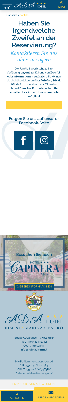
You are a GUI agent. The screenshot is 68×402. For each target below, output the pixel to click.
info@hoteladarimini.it (34, 349)
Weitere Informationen (34, 286)
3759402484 (37, 345)
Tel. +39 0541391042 (34, 341)
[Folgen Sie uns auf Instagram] (44, 149)
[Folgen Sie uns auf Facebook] (23, 149)
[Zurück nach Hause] (30, 4)
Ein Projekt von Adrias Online (34, 384)
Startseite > (12, 15)
